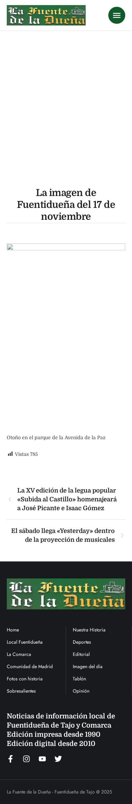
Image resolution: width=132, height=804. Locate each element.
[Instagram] (26, 759)
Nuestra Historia (89, 629)
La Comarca (19, 654)
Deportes (82, 642)
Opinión (81, 690)
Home (13, 629)
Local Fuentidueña (25, 642)
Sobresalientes (21, 690)
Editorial (81, 654)
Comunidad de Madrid (30, 666)
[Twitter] (58, 759)
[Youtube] (42, 759)
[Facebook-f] (10, 759)
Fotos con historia (25, 678)
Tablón (79, 678)
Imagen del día (88, 666)
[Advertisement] (66, 100)
